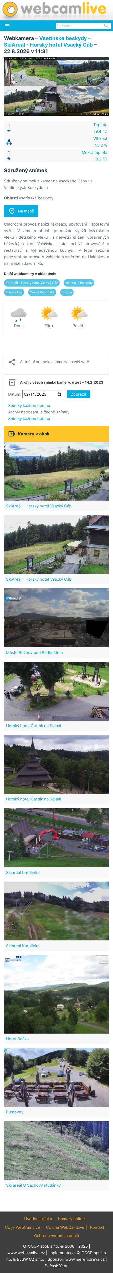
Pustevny (14, 1111)
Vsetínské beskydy (63, 38)
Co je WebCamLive (22, 1227)
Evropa (67, 292)
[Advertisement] (56, 343)
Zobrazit (78, 394)
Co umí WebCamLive (65, 1227)
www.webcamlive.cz (26, 1252)
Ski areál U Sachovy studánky (33, 1185)
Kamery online (71, 1218)
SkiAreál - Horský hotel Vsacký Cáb (48, 45)
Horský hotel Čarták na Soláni (33, 725)
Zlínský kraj (14, 292)
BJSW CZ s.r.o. (30, 1259)
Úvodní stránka (38, 1218)
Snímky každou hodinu (29, 405)
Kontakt (97, 1227)
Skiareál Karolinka (22, 872)
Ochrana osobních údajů (56, 1235)
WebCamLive (54, 10)
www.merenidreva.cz (85, 1259)
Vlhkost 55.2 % (100, 142)
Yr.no (64, 1265)
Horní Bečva (17, 1038)
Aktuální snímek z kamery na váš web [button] (48, 362)
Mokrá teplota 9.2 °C (94, 155)
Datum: (14, 394)
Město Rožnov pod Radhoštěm (34, 652)
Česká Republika (42, 292)
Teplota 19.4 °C (100, 128)
